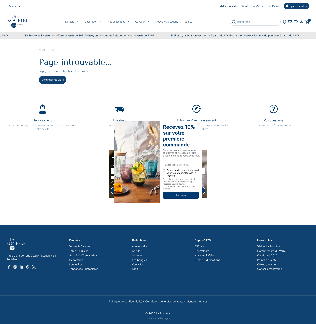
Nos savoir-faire (204, 255)
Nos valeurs (202, 251)
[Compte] (302, 22)
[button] (307, 22)
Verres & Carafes (79, 246)
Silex (135, 269)
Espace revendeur (298, 6)
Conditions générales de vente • (165, 301)
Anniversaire (139, 246)
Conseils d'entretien (269, 269)
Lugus (166, 318)
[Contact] (290, 22)
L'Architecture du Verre (271, 251)
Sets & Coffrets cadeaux (84, 255)
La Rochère (163, 313)
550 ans (200, 246)
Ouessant (138, 255)
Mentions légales (196, 301)
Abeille (136, 251)
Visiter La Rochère (268, 246)
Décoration (76, 260)
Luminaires (76, 264)
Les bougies (139, 260)
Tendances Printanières (83, 269)
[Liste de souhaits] (296, 22)
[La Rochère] (18, 21)
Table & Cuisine (78, 251)
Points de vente (267, 260)
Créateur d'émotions (207, 260)
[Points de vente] (284, 22)
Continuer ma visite (52, 79)
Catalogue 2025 (267, 255)
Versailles (138, 264)
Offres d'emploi (266, 264)
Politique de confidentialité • (127, 301)
